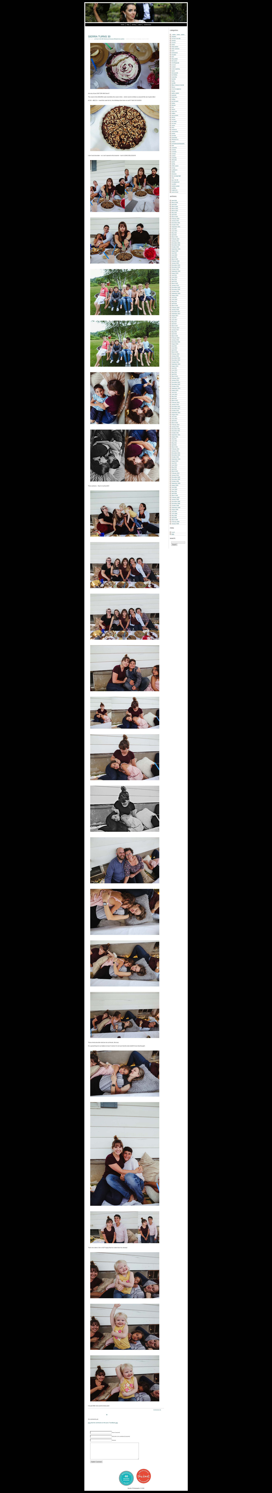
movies (173, 119)
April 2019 (174, 281)
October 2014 (175, 362)
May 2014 (174, 372)
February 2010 (175, 473)
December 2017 (176, 311)
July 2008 (174, 511)
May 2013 (174, 396)
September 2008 (176, 507)
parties (122, 39)
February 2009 (175, 497)
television (174, 174)
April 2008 (174, 517)
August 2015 (175, 344)
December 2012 (176, 406)
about (140, 24)
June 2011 (174, 441)
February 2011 (175, 449)
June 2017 (174, 319)
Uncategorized (175, 182)
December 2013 (176, 382)
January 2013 (175, 404)
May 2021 (174, 232)
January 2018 (175, 309)
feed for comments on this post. (98, 1422)
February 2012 (175, 424)
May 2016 (174, 331)
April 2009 (174, 493)
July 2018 (174, 297)
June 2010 (174, 465)
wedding (174, 188)
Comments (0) (157, 1410)
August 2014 (175, 366)
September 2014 (176, 364)
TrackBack (113, 1422)
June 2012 (174, 418)
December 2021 (176, 222)
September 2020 (176, 249)
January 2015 (175, 356)
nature (173, 125)
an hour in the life (98, 39)
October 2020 (175, 247)
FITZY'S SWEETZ (176, 89)
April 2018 (174, 303)
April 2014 (174, 374)
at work (174, 42)
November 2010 (176, 455)
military (173, 113)
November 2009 (176, 479)
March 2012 (175, 422)
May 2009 (174, 491)
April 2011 (174, 445)
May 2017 (174, 321)
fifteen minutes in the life (178, 85)
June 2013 (174, 394)
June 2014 (174, 370)
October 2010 (175, 457)
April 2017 (174, 323)
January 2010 (175, 475)
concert (174, 64)
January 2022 (175, 220)
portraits (174, 135)
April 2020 (174, 257)
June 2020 (174, 255)
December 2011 (176, 428)
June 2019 (174, 277)
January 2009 (175, 499)
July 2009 (174, 487)
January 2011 (175, 451)
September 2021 (176, 226)
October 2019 (175, 269)
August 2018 (175, 295)
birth (173, 56)
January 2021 (175, 241)
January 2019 (175, 285)
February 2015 (175, 354)
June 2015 (174, 348)
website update (175, 186)
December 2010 (176, 453)
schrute (174, 153)
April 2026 (174, 200)
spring (173, 163)
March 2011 (175, 447)
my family (174, 121)
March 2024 (175, 208)
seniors (174, 155)
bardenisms (175, 52)
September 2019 (176, 271)
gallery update (175, 93)
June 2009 (174, 489)
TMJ (173, 178)
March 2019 (175, 283)
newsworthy (175, 131)
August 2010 (175, 461)
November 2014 (176, 360)
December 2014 (176, 358)
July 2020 (174, 253)
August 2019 (175, 273)
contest (174, 67)
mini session (175, 115)
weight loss (174, 190)
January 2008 (175, 523)
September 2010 (176, 459)
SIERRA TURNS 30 (99, 36)
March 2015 (175, 352)
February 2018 (175, 307)
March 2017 (175, 325)
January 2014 (175, 380)
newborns (174, 129)
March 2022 (175, 216)
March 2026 (175, 202)
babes (173, 44)
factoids (174, 79)
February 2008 (175, 521)
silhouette (174, 159)
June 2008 (174, 513)
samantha (174, 147)
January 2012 (175, 426)
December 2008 (176, 501)
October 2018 (175, 291)
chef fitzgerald (175, 62)
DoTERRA (174, 75)
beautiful (174, 54)
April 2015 (174, 350)
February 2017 (175, 327)
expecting (174, 77)
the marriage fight (176, 176)
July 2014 (174, 368)
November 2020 (176, 245)
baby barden (175, 46)
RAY (173, 145)
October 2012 (175, 410)
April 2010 (174, 469)
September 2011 (176, 434)
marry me (174, 111)
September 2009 (176, 483)
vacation (174, 184)
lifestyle (116, 39)
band (173, 50)
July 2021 (174, 228)
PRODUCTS (175, 139)
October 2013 (175, 386)
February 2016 (175, 337)
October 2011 (175, 432)
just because (110, 39)
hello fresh (174, 97)
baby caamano (175, 48)
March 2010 (175, 471)
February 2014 (175, 378)
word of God (175, 192)
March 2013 (175, 400)
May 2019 (174, 279)
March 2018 (175, 305)
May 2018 (174, 301)
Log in (173, 532)
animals (174, 40)
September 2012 (176, 412)
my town (174, 123)
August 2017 (175, 315)
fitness (173, 87)
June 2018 (174, 299)
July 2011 (174, 438)
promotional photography (178, 143)
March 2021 (175, 236)
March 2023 (175, 210)
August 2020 (175, 251)
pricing (134, 24)
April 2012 (174, 420)
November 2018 (176, 289)
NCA (173, 127)
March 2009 (175, 495)
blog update (175, 58)
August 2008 (175, 509)
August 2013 (175, 390)
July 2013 (174, 392)
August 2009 (175, 485)
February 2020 (175, 261)
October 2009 (175, 481)
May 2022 (174, 212)
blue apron (174, 60)
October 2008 (175, 505)
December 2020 (176, 243)
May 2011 (174, 443)
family (173, 81)
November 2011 (176, 430)
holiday (173, 99)
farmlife (173, 83)
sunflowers (174, 170)
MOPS (173, 117)
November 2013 (176, 384)
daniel (173, 71)
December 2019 (176, 265)
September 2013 (176, 388)
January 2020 (175, 263)
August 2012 (175, 414)
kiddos (173, 103)
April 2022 (174, 214)
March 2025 (175, 206)
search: (172, 538)
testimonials (147, 24)
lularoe (173, 109)
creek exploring (176, 69)
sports (173, 161)
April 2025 (174, 204)
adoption (174, 36)
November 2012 (176, 408)
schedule (174, 151)
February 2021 (175, 239)
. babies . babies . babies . (178, 34)
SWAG (173, 172)
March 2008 (175, 519)
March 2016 (175, 335)
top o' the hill (175, 180)
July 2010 (174, 463)
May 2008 (174, 515)
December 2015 (176, 342)
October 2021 (175, 224)
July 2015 (174, 346)
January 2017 (175, 329)
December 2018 (176, 287)
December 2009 (176, 477)
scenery (174, 149)
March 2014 (175, 376)
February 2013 (175, 402)
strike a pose (175, 165)
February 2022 (175, 218)
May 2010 (174, 467)
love (119, 39)
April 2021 (174, 234)
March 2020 (175, 259)
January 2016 (175, 340)
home (122, 24)
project (173, 141)
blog (128, 24)
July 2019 (174, 275)
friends (105, 39)
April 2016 (174, 333)
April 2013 (174, 398)
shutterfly (174, 157)
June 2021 (174, 230)
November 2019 (176, 267)
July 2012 (174, 416)
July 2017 (174, 317)
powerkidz (174, 137)
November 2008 (176, 503)
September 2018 (176, 293)
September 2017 (176, 313)
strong (173, 167)
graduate (174, 95)
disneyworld (175, 73)
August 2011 (175, 436)
